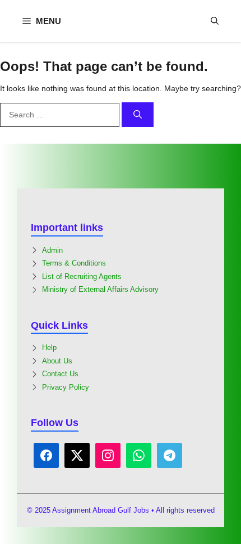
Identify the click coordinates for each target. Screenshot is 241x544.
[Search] (138, 114)
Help (49, 347)
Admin (52, 250)
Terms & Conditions (74, 263)
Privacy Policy (65, 387)
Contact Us (60, 374)
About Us (57, 361)
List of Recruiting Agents (82, 276)
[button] (215, 21)
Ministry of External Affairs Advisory (100, 289)
